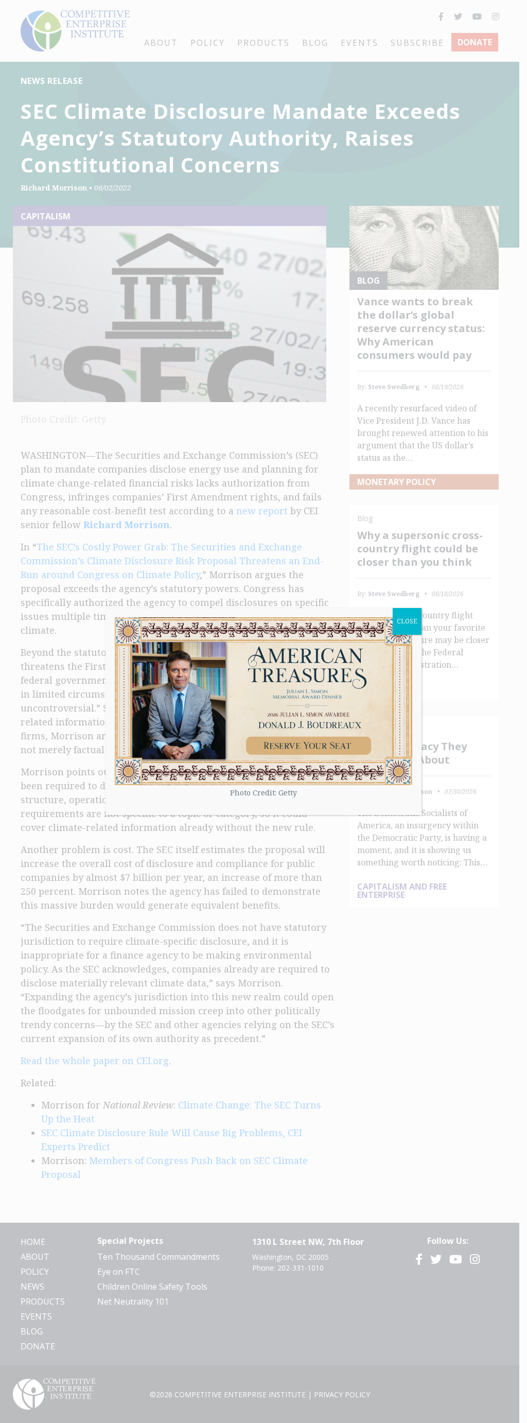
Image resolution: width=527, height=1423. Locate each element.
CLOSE (407, 621)
